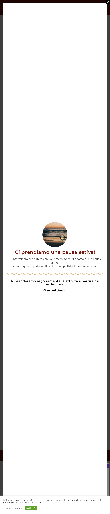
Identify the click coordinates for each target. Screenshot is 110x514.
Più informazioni (13, 508)
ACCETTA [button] (30, 508)
